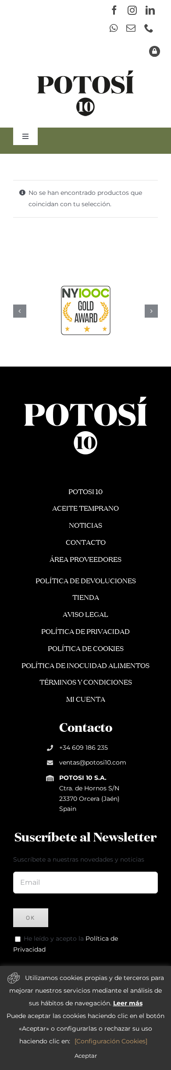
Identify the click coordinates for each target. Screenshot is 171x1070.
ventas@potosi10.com (92, 762)
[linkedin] (150, 10)
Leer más (127, 1003)
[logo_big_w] (85, 396)
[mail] (130, 28)
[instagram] (132, 10)
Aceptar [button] (86, 1055)
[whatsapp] (114, 28)
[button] (19, 311)
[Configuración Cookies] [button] (111, 1041)
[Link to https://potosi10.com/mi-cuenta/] (154, 51)
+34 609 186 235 (83, 747)
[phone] (148, 28)
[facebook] (114, 10)
